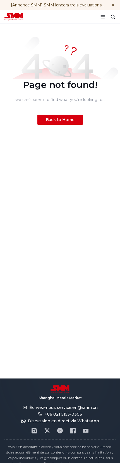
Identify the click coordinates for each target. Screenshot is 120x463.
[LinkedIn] (60, 430)
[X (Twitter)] (47, 430)
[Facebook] (73, 430)
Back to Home (60, 119)
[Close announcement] (113, 5)
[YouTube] (85, 430)
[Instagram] (34, 430)
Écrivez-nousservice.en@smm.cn (63, 407)
